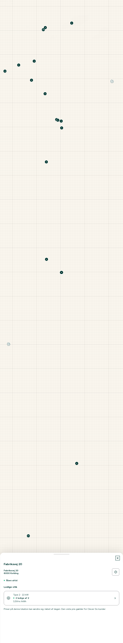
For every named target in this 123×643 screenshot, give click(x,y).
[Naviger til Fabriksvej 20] (115, 572)
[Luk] (117, 558)
